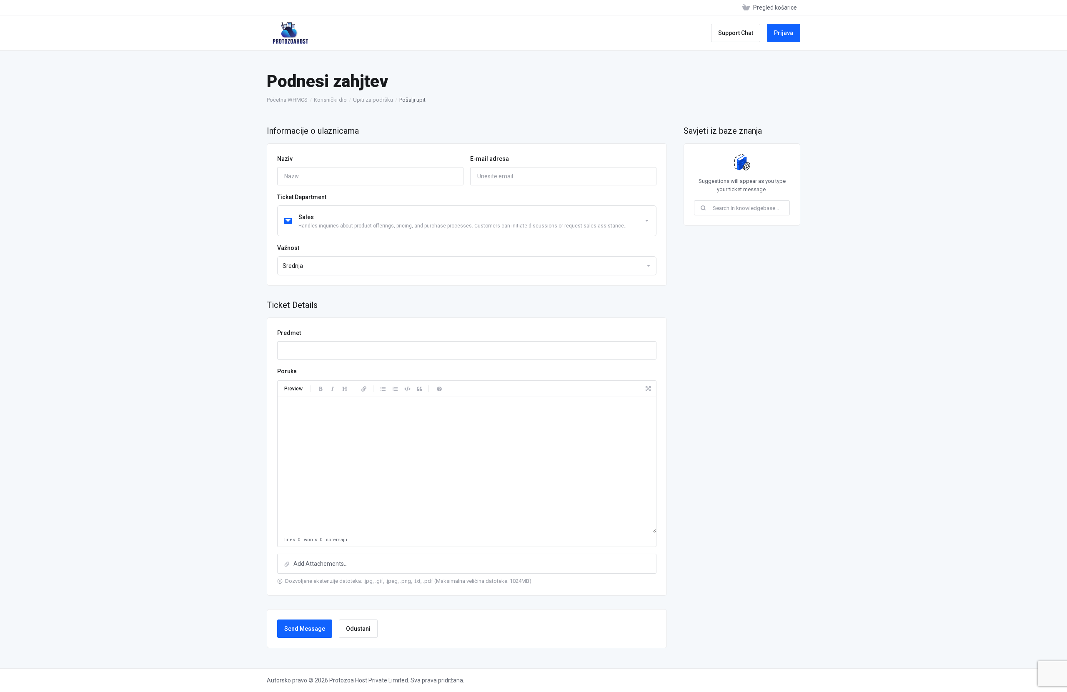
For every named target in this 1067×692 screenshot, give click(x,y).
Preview (293, 389)
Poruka (287, 371)
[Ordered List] (395, 388)
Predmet (289, 333)
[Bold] (320, 388)
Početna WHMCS (287, 100)
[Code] (407, 388)
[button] (466, 564)
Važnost (288, 248)
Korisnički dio (330, 100)
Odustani (358, 628)
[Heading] (344, 388)
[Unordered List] (383, 388)
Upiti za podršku (373, 100)
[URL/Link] (364, 388)
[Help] (439, 388)
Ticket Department (301, 197)
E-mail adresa (489, 158)
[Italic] (332, 388)
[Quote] (419, 388)
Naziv (285, 158)
